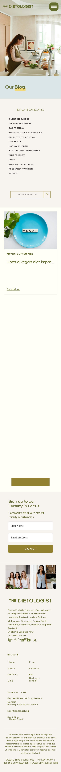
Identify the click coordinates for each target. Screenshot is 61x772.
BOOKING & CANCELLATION (16, 763)
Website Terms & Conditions (20, 760)
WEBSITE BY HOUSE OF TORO (45, 763)
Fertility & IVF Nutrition (20, 254)
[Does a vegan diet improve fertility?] (30, 230)
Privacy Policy (45, 760)
